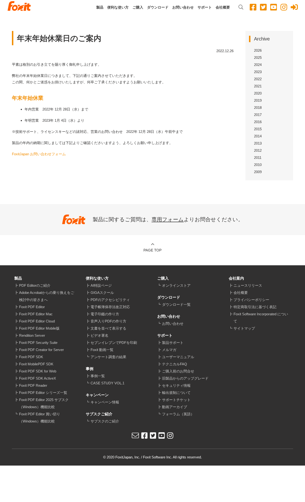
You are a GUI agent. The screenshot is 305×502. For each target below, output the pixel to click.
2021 (258, 86)
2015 (258, 129)
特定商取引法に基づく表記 (255, 307)
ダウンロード (157, 7)
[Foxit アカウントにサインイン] (294, 7)
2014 (258, 136)
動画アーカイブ (174, 407)
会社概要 (223, 7)
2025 (258, 57)
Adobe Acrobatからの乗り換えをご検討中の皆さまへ (46, 296)
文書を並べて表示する (108, 328)
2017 (258, 115)
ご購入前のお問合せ (178, 371)
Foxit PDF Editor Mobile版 (39, 328)
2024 (258, 65)
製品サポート (172, 343)
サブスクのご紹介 (105, 421)
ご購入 (137, 7)
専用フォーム (168, 219)
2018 (258, 107)
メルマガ (169, 350)
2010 (258, 165)
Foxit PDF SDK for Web (37, 371)
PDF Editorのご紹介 (35, 285)
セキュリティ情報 (176, 385)
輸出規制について (176, 393)
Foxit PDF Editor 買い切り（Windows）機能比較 (39, 417)
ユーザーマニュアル (178, 357)
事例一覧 (98, 376)
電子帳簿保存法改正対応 (110, 307)
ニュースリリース (248, 285)
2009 (258, 172)
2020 (258, 93)
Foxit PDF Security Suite (38, 343)
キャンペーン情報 (105, 402)
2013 (258, 143)
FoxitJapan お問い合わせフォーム (39, 154)
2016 (258, 122)
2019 (258, 100)
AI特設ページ (101, 285)
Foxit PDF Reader (33, 385)
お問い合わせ (183, 7)
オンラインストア (176, 285)
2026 (258, 50)
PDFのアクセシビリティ (110, 300)
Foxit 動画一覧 (102, 350)
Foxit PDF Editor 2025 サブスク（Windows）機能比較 (44, 403)
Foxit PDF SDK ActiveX (37, 378)
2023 (258, 72)
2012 (258, 150)
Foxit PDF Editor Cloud (37, 321)
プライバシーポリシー (251, 300)
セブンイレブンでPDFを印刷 (114, 343)
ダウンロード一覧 (176, 304)
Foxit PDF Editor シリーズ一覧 (43, 393)
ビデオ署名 (99, 335)
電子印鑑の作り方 (105, 314)
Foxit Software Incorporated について (261, 317)
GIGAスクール (102, 293)
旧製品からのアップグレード (185, 378)
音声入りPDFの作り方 (108, 321)
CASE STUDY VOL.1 (107, 383)
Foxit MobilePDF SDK (36, 364)
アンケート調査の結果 (108, 357)
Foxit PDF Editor (32, 307)
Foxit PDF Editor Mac (36, 314)
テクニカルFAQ (174, 364)
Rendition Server (32, 335)
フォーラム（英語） (178, 414)
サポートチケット (176, 400)
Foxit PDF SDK (31, 357)
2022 (258, 79)
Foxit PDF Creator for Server (41, 350)
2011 (257, 158)
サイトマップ (244, 328)
